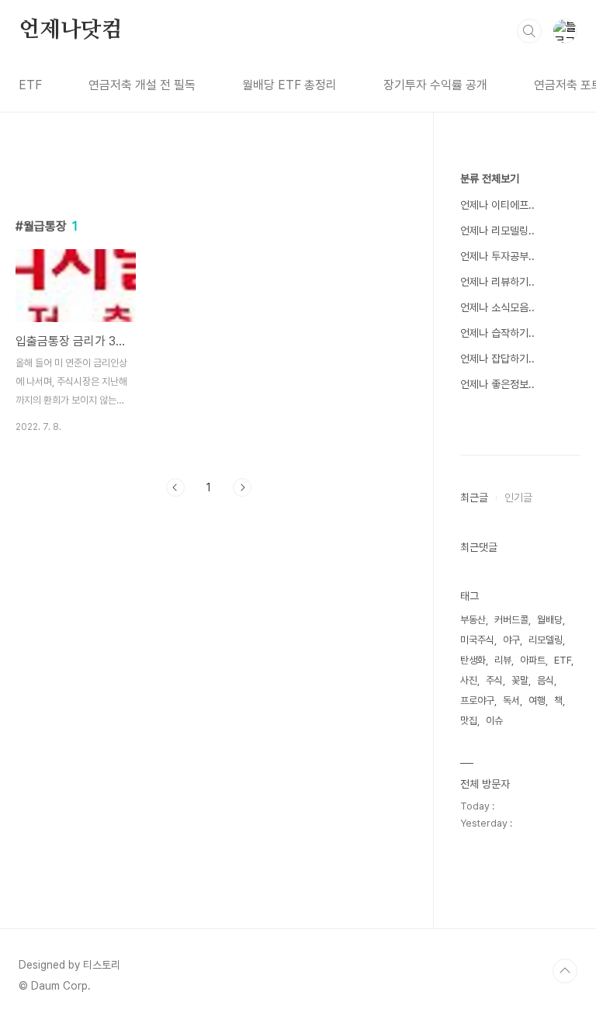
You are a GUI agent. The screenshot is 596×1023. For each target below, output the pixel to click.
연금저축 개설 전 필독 (142, 85)
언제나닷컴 (71, 30)
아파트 (533, 660)
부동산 (473, 620)
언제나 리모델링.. (497, 230)
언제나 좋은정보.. (497, 384)
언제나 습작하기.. (497, 333)
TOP (565, 971)
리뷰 (502, 660)
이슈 (494, 721)
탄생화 (473, 660)
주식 (494, 680)
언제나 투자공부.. (497, 256)
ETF (30, 85)
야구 (511, 640)
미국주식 (477, 640)
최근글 (474, 497)
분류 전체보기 (489, 178)
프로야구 (477, 700)
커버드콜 (511, 620)
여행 (537, 700)
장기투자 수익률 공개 (435, 85)
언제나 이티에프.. (497, 205)
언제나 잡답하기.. (497, 358)
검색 (529, 31)
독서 (511, 700)
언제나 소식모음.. (497, 307)
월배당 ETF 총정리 (289, 85)
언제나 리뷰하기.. (497, 282)
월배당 (550, 620)
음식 (545, 680)
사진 (468, 680)
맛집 (468, 721)
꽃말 (519, 680)
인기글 (518, 497)
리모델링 (545, 640)
